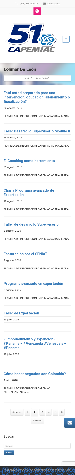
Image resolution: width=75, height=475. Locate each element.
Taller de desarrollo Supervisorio (31, 224)
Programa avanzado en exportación (33, 283)
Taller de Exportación (21, 313)
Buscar (8, 452)
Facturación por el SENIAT (26, 254)
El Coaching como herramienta (29, 161)
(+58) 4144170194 (28, 3)
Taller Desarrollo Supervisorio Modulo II (37, 131)
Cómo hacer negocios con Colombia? (35, 374)
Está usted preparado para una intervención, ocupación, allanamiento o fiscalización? (37, 97)
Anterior (16, 412)
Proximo (37, 420)
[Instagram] (37, 11)
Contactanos (53, 3)
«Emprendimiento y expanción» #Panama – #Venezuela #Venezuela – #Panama (35, 343)
